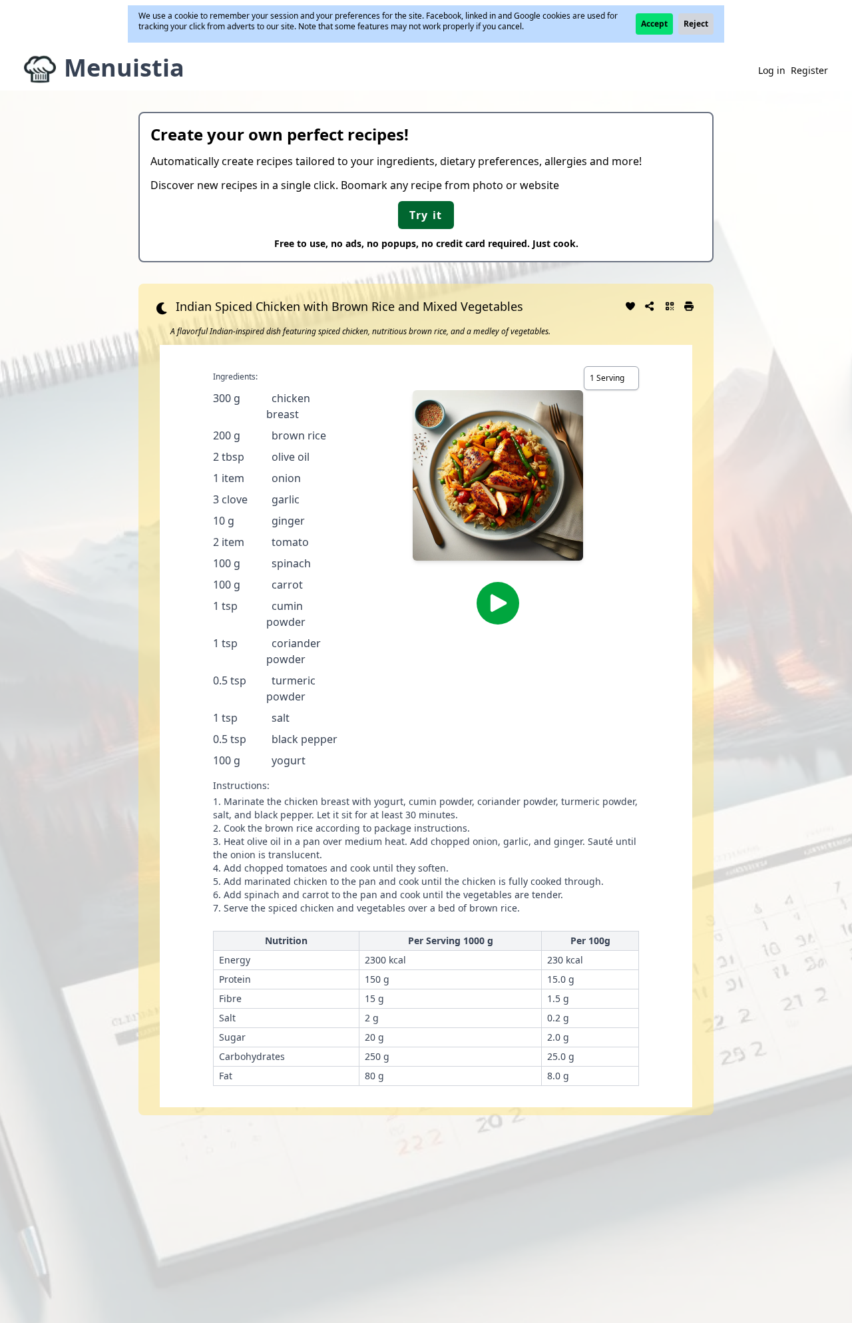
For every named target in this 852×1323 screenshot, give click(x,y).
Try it (426, 215)
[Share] (650, 305)
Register (809, 70)
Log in (771, 70)
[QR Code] (670, 305)
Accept (654, 23)
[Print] (690, 305)
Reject (696, 23)
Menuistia (124, 67)
